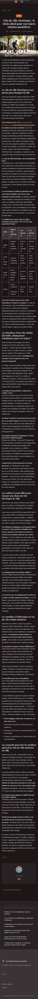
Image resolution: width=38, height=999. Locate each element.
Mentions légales (7, 984)
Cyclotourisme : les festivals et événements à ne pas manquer (18, 925)
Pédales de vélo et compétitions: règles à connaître (17, 913)
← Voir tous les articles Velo (11, 890)
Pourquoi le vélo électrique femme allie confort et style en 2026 (17, 931)
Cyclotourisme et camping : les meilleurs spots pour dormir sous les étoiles (17, 944)
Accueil (4, 10)
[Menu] (22, 1)
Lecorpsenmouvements (16, 961)
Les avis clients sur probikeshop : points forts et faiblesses (18, 919)
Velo (9, 10)
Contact (4, 987)
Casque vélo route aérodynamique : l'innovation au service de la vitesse (15, 938)
